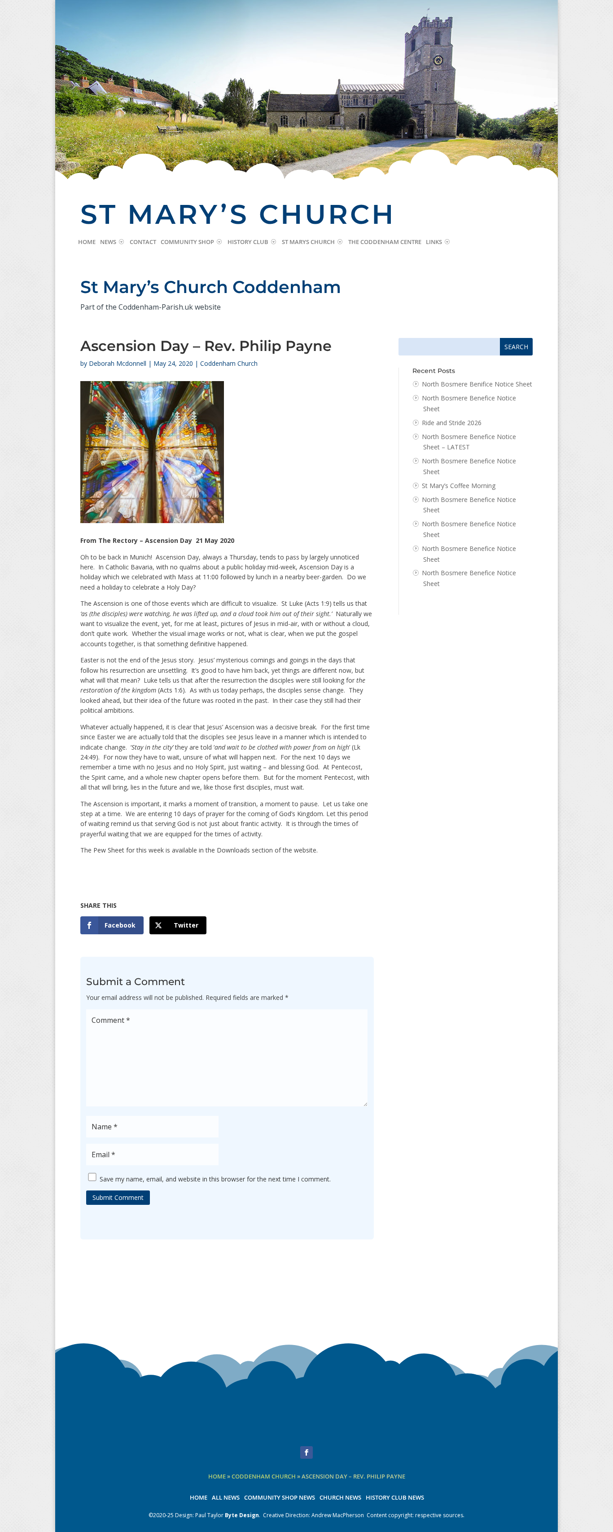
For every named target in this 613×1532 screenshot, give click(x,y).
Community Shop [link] (187, 242)
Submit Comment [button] (118, 1197)
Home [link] (87, 242)
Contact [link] (143, 242)
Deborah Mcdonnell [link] (117, 363)
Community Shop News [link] (279, 1498)
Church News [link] (340, 1498)
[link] (112, 925)
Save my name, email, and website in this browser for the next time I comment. (215, 1178)
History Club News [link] (395, 1498)
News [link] (108, 242)
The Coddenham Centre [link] (384, 242)
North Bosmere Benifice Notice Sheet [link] (477, 384)
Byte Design (242, 1515)
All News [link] (226, 1498)
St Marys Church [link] (308, 242)
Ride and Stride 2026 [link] (452, 422)
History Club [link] (248, 242)
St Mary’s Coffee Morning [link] (458, 485)
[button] (306, 1452)
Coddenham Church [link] (229, 363)
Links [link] (434, 242)
